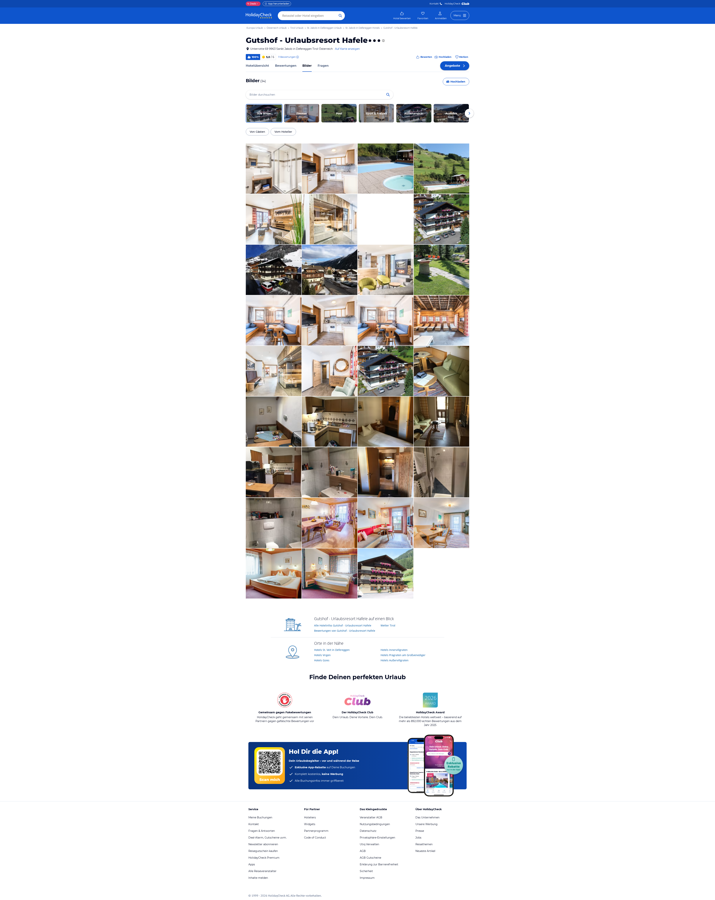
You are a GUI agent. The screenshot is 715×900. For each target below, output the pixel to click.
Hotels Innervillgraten (394, 650)
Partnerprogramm (316, 831)
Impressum (367, 878)
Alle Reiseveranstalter (262, 871)
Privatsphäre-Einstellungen (377, 837)
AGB (363, 851)
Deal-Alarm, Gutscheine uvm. (267, 837)
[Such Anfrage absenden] (340, 15)
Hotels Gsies (321, 660)
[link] (402, 15)
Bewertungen (285, 65)
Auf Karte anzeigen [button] (347, 48)
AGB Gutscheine (370, 857)
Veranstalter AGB (371, 817)
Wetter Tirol (388, 625)
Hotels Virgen (322, 655)
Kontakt (434, 3)
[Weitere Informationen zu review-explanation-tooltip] (297, 57)
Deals (251, 3)
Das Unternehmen (427, 817)
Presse (419, 831)
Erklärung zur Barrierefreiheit (379, 864)
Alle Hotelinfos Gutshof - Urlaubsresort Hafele (342, 625)
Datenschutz (368, 831)
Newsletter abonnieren (263, 844)
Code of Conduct (315, 837)
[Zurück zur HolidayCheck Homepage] (259, 15)
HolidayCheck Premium (263, 857)
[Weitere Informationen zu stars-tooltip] (383, 40)
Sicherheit (366, 871)
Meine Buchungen (260, 817)
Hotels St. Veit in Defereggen (332, 650)
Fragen (323, 65)
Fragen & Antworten (261, 831)
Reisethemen (424, 844)
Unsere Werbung (426, 824)
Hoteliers (310, 817)
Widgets (309, 824)
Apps (251, 864)
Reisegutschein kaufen (263, 851)
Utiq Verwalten (369, 844)
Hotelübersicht (257, 65)
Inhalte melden (258, 878)
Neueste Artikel (425, 851)
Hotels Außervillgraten (395, 660)
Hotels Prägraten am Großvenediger (403, 655)
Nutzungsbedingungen (375, 824)
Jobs (418, 837)
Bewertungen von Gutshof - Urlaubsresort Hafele (344, 630)
